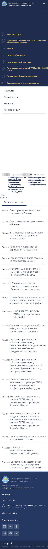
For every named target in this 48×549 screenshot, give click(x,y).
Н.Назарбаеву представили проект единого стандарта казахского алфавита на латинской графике (28, 300)
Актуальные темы (14, 202)
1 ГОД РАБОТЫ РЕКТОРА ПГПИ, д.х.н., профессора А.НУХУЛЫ (26, 314)
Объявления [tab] (11, 97)
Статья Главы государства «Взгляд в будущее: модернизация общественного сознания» (27, 328)
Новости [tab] (9, 90)
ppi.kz (8, 543)
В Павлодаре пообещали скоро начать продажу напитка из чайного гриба (26, 236)
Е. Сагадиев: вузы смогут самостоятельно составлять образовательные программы (25, 286)
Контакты (11, 500)
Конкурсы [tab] (9, 103)
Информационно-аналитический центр (18, 488)
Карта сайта (12, 513)
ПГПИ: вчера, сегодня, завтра (9, 10)
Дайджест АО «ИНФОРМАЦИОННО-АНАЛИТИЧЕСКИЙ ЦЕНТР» (24, 450)
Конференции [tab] (12, 109)
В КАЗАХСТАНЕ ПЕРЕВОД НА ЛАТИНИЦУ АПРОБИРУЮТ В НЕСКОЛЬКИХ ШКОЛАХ (25, 272)
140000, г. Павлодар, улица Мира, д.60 (26, 506)
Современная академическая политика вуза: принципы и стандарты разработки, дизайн (26, 465)
